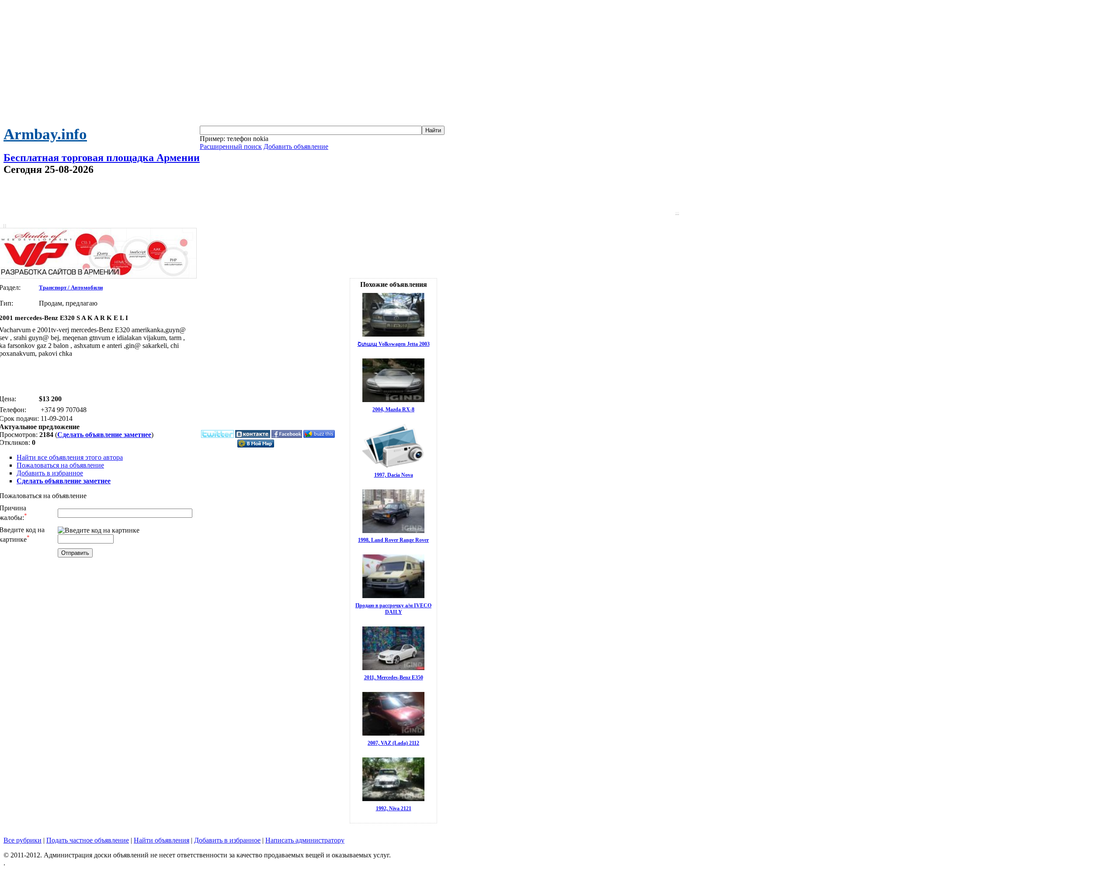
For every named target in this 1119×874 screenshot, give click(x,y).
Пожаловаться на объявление (60, 465)
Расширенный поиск (231, 146)
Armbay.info (45, 134)
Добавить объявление (296, 146)
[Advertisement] (559, 64)
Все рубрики (22, 840)
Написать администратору (304, 840)
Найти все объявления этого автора (70, 457)
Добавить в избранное (50, 473)
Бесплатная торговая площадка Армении (101, 157)
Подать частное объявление (87, 840)
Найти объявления (161, 840)
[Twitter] (217, 436)
